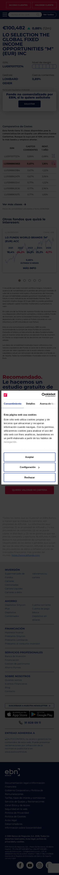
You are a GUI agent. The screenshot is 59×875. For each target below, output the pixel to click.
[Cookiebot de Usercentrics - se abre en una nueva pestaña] (42, 395)
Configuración (28, 467)
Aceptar (29, 457)
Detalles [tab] (30, 403)
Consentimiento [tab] (12, 403)
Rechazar (29, 477)
